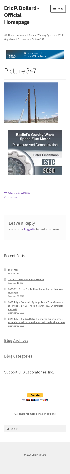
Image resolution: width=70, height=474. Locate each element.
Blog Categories (18, 356)
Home (11, 35)
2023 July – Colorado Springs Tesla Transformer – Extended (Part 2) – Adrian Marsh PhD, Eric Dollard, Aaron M (36, 305)
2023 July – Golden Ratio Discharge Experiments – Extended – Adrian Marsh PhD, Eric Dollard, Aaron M (36, 320)
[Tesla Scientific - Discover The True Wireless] (35, 54)
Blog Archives (16, 340)
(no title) (13, 269)
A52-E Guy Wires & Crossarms (17, 195)
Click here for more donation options (35, 413)
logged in (30, 229)
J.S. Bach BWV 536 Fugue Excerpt (26, 279)
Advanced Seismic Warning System (36, 35)
